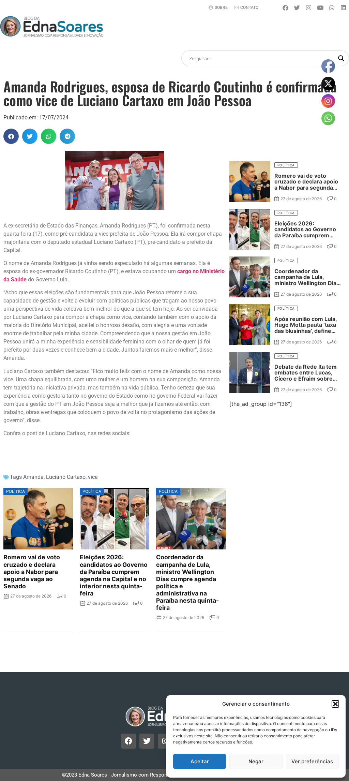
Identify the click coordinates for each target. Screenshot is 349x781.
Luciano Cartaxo (66, 477)
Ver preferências (312, 761)
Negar (255, 761)
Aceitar (200, 761)
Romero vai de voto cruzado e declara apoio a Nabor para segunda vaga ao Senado (31, 572)
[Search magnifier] (341, 58)
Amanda (33, 477)
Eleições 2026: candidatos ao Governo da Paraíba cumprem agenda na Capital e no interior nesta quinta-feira (114, 575)
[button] (335, 704)
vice (92, 477)
